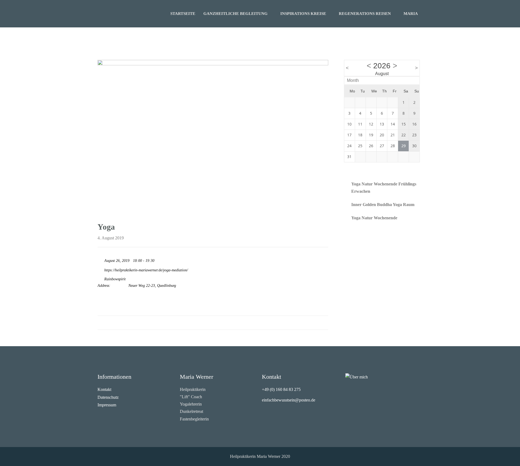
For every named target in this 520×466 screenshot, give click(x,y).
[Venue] (100, 277)
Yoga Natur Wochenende (374, 218)
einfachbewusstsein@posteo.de (288, 400)
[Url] (100, 268)
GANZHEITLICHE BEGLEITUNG (235, 13)
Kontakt (104, 389)
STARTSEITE (182, 13)
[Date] (100, 259)
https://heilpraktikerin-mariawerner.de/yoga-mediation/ (145, 270)
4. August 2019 (111, 238)
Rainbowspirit (115, 279)
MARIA (411, 13)
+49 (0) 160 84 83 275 (281, 389)
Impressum (107, 405)
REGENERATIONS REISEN (365, 13)
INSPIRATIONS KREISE (303, 13)
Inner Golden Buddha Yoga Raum (382, 204)
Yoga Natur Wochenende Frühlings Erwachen (383, 188)
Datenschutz (108, 397)
